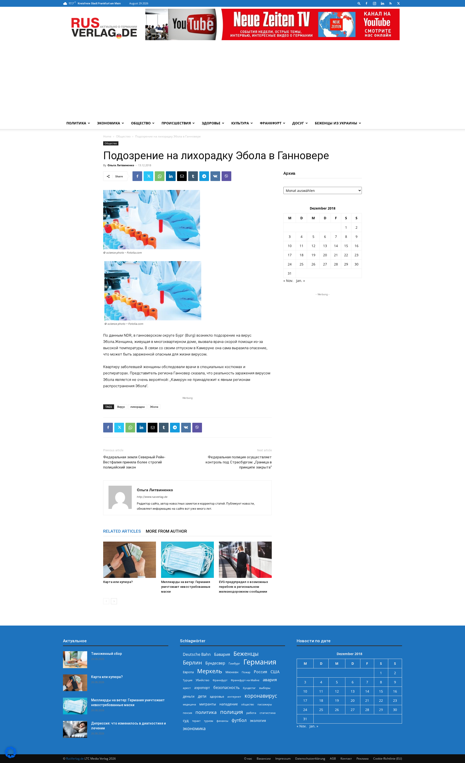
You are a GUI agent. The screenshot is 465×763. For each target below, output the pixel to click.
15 (346, 245)
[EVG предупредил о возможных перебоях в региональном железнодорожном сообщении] (245, 560)
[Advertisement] (232, 81)
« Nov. (288, 280)
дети (202, 696)
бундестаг (249, 688)
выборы (264, 688)
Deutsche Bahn (197, 654)
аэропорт (202, 687)
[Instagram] (374, 3)
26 (313, 264)
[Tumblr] (193, 176)
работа (251, 713)
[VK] (215, 176)
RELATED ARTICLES (122, 531)
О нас (248, 758)
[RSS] (390, 3)
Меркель (209, 670)
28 (336, 264)
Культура (240, 123)
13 (325, 245)
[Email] (182, 176)
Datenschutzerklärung (310, 758)
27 (325, 264)
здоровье (217, 696)
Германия (259, 662)
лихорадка (137, 406)
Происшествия (176, 123)
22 (346, 255)
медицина (189, 704)
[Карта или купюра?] (129, 560)
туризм (208, 721)
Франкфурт (270, 123)
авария (270, 679)
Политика (76, 123)
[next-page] (114, 601)
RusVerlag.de (75, 758)
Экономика (108, 123)
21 (336, 255)
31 (290, 273)
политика (206, 712)
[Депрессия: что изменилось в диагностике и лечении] (75, 729)
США (275, 671)
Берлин (192, 662)
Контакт (346, 758)
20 (325, 255)
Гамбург (234, 663)
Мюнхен (231, 672)
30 (356, 264)
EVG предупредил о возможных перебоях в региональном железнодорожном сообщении (243, 586)
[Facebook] (366, 3)
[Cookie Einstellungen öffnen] (10, 757)
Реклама (362, 758)
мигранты (207, 704)
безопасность (226, 687)
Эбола (154, 406)
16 (356, 245)
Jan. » (300, 280)
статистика (268, 713)
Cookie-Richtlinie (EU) (387, 758)
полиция (231, 711)
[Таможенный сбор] (75, 659)
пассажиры (264, 704)
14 (336, 245)
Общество (141, 123)
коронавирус (261, 695)
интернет (234, 696)
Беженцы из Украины (336, 123)
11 (301, 245)
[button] (359, 3)
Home (107, 136)
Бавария (222, 654)
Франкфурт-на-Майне (245, 680)
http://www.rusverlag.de (152, 497)
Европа (188, 672)
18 (301, 255)
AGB (333, 758)
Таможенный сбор (106, 654)
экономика (194, 728)
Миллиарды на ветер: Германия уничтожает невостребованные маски (185, 586)
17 (290, 255)
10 (290, 245)
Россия (260, 671)
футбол (239, 720)
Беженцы (246, 653)
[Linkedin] (382, 3)
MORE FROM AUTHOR (166, 531)
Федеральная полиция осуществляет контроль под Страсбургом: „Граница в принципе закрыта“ (239, 462)
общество (247, 704)
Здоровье (211, 123)
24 (290, 264)
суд (186, 720)
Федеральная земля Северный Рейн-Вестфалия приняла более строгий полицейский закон (134, 462)
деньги (188, 696)
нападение (228, 704)
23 (356, 255)
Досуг (298, 123)
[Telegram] (204, 176)
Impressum (283, 758)
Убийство (202, 680)
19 (313, 255)
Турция (187, 680)
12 (313, 245)
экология (258, 720)
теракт (196, 721)
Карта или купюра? (118, 582)
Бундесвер (215, 663)
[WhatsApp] (159, 176)
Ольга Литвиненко (121, 165)
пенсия (187, 713)
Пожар (246, 672)
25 (301, 264)
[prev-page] (106, 601)
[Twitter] (398, 3)
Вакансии (264, 758)
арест (187, 688)
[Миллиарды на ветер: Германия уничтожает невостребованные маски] (187, 560)
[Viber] (226, 176)
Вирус (121, 406)
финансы (222, 721)
